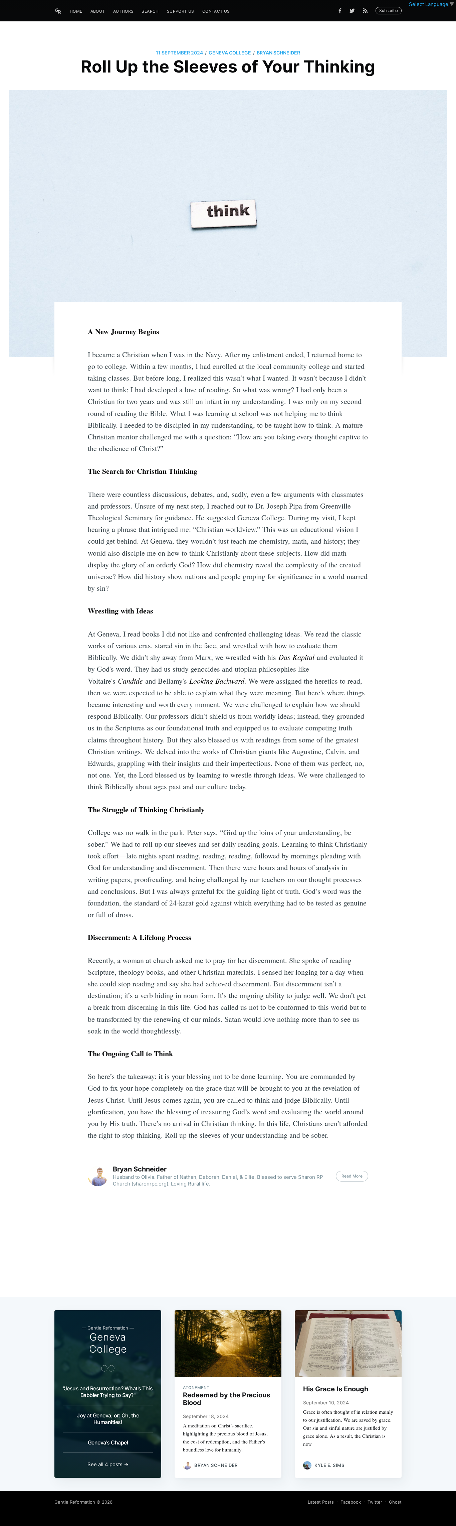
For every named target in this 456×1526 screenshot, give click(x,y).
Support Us (180, 11)
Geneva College (230, 52)
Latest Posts (321, 1502)
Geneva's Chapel (108, 1442)
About (97, 11)
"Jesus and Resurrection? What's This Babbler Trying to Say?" (108, 1391)
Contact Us (216, 11)
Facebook (350, 1502)
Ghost (395, 1502)
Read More (352, 1175)
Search (150, 11)
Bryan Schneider (278, 52)
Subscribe (388, 10)
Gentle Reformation (74, 1502)
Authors (123, 11)
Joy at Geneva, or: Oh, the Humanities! (108, 1418)
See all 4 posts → (108, 1464)
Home (76, 11)
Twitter (375, 1502)
